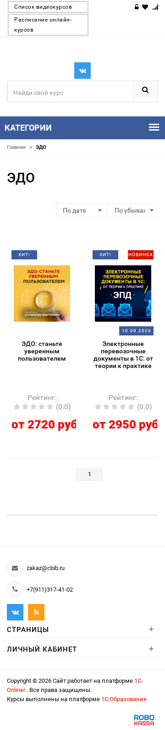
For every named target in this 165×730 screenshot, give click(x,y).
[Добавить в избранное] (37, 258)
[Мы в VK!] (82, 70)
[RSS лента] (36, 612)
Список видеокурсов (43, 7)
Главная (19, 147)
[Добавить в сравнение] (52, 258)
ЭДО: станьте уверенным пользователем (42, 351)
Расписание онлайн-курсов (43, 24)
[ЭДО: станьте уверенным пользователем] (42, 292)
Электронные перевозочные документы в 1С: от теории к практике (123, 354)
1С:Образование (124, 699)
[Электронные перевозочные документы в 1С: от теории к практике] (123, 292)
